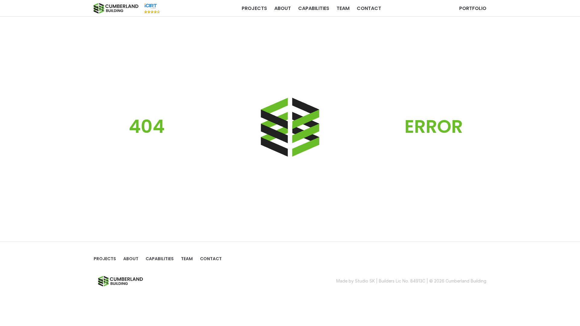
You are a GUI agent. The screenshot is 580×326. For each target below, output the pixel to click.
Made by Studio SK (355, 280)
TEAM (343, 8)
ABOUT (282, 8)
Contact (369, 8)
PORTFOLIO (472, 8)
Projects (254, 8)
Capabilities (313, 8)
